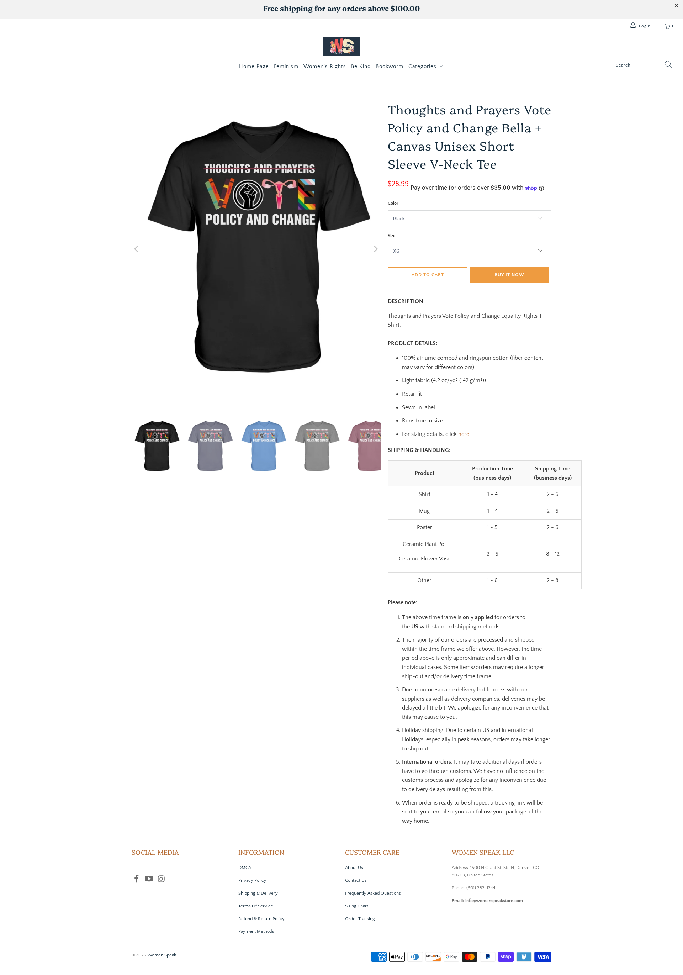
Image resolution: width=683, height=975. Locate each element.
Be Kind (361, 66)
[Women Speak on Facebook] (137, 879)
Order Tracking (360, 918)
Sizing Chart (356, 905)
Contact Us (356, 880)
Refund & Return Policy (261, 918)
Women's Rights (324, 66)
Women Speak (161, 955)
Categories (423, 66)
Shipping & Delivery (258, 893)
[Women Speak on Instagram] (161, 879)
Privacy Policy (252, 880)
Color (393, 203)
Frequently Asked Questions (373, 893)
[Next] (375, 249)
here (463, 434)
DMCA (244, 867)
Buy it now (509, 274)
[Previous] (137, 249)
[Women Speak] (341, 47)
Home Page (254, 66)
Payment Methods (256, 931)
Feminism (286, 66)
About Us (354, 867)
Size (392, 235)
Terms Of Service (255, 905)
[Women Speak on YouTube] (149, 879)
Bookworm (389, 66)
